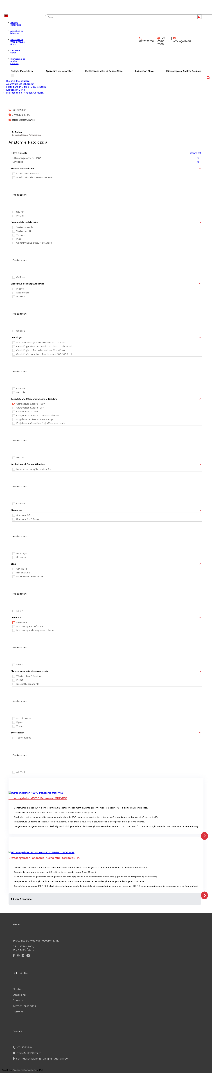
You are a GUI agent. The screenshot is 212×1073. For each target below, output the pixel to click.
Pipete (20, 288)
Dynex (20, 722)
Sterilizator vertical (27, 173)
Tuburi (20, 235)
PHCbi (20, 215)
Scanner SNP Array (27, 519)
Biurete (20, 296)
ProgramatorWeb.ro (24, 1070)
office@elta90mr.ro (185, 41)
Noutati (17, 989)
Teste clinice (23, 737)
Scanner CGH (24, 515)
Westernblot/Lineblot (29, 676)
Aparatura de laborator (59, 71)
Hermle (20, 392)
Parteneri (18, 1011)
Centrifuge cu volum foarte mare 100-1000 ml (44, 354)
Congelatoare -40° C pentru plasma (37, 415)
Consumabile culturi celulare (34, 242)
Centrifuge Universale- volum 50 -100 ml (40, 350)
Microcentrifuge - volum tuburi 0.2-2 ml (40, 342)
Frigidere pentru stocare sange (34, 419)
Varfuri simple (24, 227)
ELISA (19, 680)
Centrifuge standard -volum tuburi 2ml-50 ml (44, 346)
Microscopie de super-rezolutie (35, 630)
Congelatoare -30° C (28, 411)
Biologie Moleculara (22, 71)
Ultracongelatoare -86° (30, 407)
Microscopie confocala (29, 626)
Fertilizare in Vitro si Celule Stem (103, 71)
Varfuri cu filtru (25, 231)
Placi (19, 238)
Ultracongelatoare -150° (30, 403)
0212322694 (146, 41)
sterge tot (195, 152)
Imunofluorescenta (27, 683)
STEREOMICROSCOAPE (30, 576)
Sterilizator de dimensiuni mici (34, 177)
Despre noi (19, 994)
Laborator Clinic (144, 71)
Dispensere (22, 292)
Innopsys (21, 553)
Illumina (21, 557)
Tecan (19, 726)
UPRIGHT (21, 568)
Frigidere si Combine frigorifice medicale (40, 423)
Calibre (20, 277)
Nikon (19, 664)
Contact (18, 1000)
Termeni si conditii (24, 1006)
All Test (20, 772)
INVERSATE (23, 572)
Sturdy (20, 211)
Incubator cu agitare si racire (33, 469)
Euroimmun (23, 718)
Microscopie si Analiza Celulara (183, 71)
